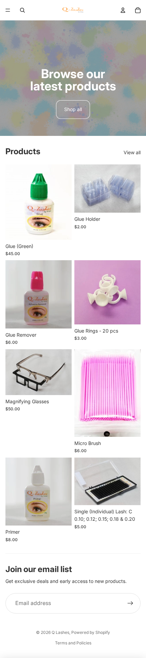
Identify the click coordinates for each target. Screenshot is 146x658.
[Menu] (8, 10)
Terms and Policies (73, 642)
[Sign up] (130, 603)
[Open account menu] (122, 10)
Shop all (73, 109)
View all (132, 152)
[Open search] (22, 10)
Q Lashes (60, 632)
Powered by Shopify (90, 632)
